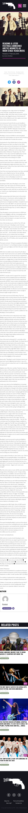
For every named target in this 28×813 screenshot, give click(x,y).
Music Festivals (11, 72)
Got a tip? (9, 803)
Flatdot (5, 604)
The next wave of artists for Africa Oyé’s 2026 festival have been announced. (13, 688)
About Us (6, 801)
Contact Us (19, 803)
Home (5, 72)
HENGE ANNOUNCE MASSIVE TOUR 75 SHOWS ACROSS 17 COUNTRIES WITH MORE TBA (13, 653)
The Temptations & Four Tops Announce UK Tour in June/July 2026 (13, 760)
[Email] (13, 608)
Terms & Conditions (18, 801)
